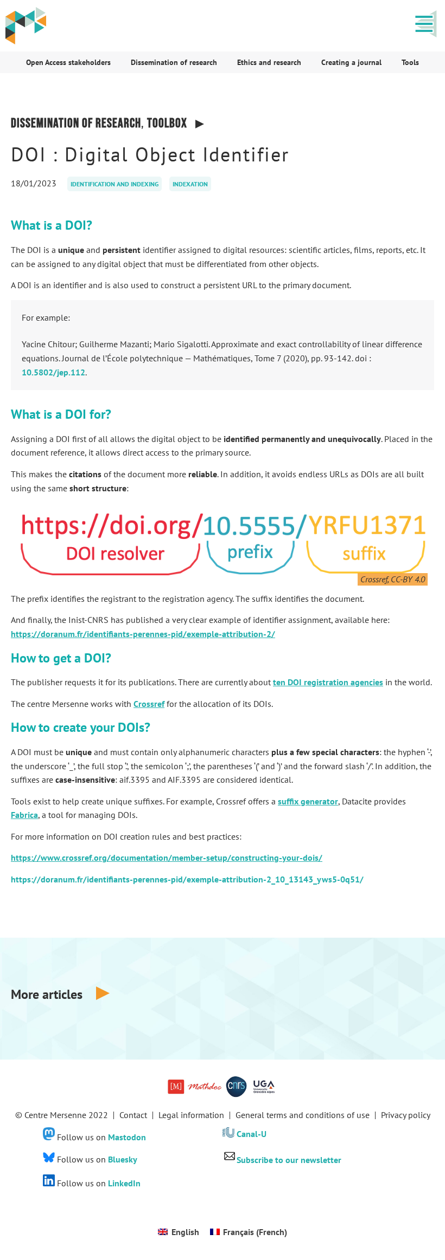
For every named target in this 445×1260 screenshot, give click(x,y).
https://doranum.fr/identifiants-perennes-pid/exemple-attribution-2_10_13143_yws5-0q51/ (187, 879)
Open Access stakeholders (68, 62)
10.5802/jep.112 (53, 372)
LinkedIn (124, 1183)
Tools (410, 62)
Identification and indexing (114, 184)
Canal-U (251, 1134)
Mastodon (127, 1137)
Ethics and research (269, 62)
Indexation (190, 184)
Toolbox (167, 123)
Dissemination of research (174, 62)
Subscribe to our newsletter (289, 1159)
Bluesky (122, 1159)
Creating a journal (351, 62)
